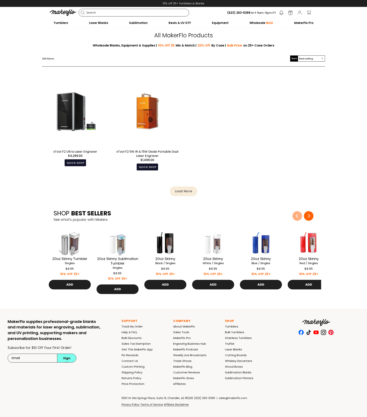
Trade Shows (182, 361)
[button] (281, 12)
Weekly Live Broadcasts (189, 355)
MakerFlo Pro (182, 338)
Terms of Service (151, 404)
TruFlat (230, 344)
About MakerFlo (184, 326)
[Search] (82, 13)
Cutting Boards (236, 355)
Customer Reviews (186, 372)
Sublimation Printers (239, 378)
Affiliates (179, 384)
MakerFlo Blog (182, 367)
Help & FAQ (129, 332)
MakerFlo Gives (183, 378)
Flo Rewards (130, 355)
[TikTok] (308, 332)
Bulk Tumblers (234, 332)
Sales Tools (181, 332)
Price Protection (133, 384)
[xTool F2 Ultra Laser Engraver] (75, 127)
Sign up (66, 359)
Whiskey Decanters (238, 361)
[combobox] (134, 12)
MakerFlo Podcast (185, 349)
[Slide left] (297, 216)
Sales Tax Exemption (136, 344)
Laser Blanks (233, 349)
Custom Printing (133, 367)
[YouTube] (316, 332)
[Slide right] (308, 216)
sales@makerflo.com (233, 398)
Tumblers (231, 326)
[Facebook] (301, 332)
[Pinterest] (331, 332)
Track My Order (132, 326)
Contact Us (130, 361)
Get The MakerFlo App (137, 349)
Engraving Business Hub (189, 344)
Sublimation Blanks (238, 372)
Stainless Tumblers (238, 338)
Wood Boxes (234, 367)
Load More (183, 191)
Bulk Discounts (132, 338)
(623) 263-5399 (204, 398)
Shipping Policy (132, 372)
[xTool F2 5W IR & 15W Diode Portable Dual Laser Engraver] (147, 127)
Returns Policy (131, 378)
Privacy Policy (131, 404)
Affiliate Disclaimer (176, 404)
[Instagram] (323, 332)
